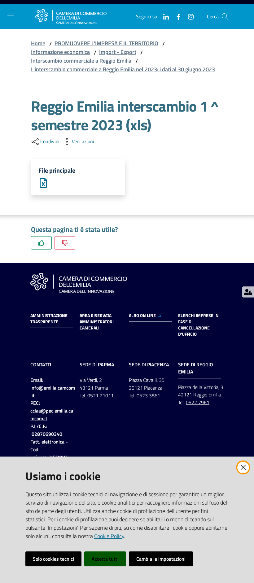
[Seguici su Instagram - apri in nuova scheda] (188, 16)
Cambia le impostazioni (161, 559)
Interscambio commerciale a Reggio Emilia (81, 60)
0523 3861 (148, 395)
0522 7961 (197, 402)
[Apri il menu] (10, 16)
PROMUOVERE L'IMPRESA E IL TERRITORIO (106, 43)
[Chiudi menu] (232, 12)
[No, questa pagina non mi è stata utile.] (65, 243)
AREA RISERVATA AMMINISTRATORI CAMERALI (97, 321)
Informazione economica (60, 52)
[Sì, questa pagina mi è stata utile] (41, 243)
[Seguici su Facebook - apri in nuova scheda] (176, 16)
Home (38, 43)
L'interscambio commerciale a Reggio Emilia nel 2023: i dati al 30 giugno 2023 (123, 69)
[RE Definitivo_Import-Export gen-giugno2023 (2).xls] (43, 182)
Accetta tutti (105, 559)
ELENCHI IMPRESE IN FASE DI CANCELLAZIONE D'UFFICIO (198, 324)
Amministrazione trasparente (49, 318)
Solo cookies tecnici (53, 559)
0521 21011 (100, 395)
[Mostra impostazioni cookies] (248, 292)
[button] (225, 16)
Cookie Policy (109, 536)
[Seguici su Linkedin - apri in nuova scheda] (163, 16)
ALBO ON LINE (142, 315)
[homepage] (71, 16)
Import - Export (117, 52)
